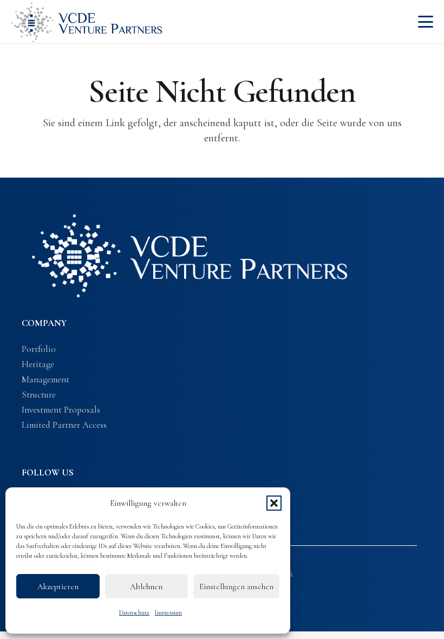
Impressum (168, 612)
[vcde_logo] (86, 22)
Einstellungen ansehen (236, 586)
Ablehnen (146, 586)
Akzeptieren (58, 586)
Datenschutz (134, 612)
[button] (274, 503)
